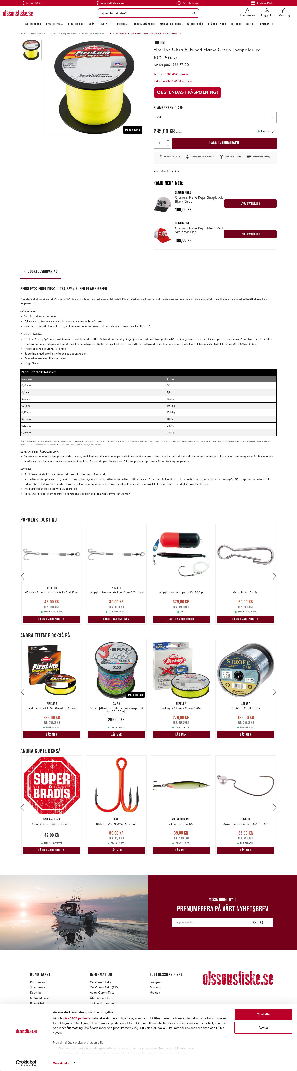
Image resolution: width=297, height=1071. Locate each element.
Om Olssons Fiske (100, 982)
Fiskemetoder (32, 24)
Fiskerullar (75, 24)
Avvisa (263, 1027)
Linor (53, 33)
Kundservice (37, 982)
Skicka (258, 922)
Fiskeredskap (54, 24)
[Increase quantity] (168, 140)
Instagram (156, 982)
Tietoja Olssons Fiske (103, 1003)
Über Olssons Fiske (101, 998)
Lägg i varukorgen (224, 143)
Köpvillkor (36, 992)
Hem (23, 33)
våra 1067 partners (77, 1018)
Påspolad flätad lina (93, 33)
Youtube (155, 992)
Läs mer (51, 734)
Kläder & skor (217, 24)
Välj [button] (159, 117)
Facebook (156, 987)
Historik (179, 132)
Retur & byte (37, 1003)
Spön (92, 24)
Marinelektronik (170, 24)
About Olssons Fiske (102, 992)
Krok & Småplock (144, 24)
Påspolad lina (69, 33)
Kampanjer (266, 24)
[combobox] (147, 13)
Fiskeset (105, 24)
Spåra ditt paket (40, 998)
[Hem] (18, 13)
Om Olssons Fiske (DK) (104, 987)
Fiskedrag (122, 24)
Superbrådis (37, 987)
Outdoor (236, 24)
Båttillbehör (195, 24)
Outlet (250, 24)
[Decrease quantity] (168, 145)
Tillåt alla (263, 1014)
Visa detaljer (62, 1063)
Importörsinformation (166, 171)
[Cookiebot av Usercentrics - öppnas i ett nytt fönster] (26, 1063)
